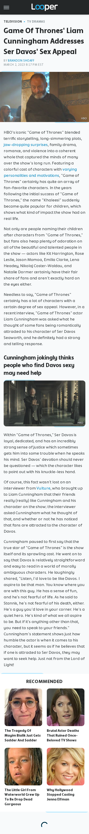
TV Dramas (36, 21)
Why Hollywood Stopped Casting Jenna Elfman (60, 795)
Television (13, 21)
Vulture (43, 488)
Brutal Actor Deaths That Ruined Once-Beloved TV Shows (63, 735)
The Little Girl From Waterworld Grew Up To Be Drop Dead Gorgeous (22, 797)
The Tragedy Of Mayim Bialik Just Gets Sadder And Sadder (23, 735)
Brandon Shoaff (21, 61)
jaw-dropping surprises (26, 144)
